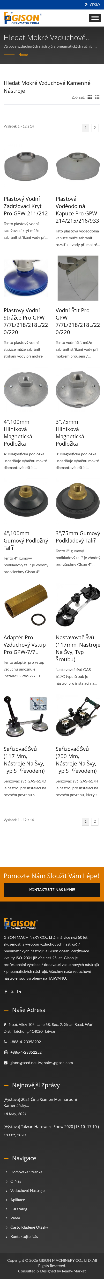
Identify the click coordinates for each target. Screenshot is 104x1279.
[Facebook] (6, 992)
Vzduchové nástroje (27, 1191)
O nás (15, 1181)
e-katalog (18, 1209)
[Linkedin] (19, 992)
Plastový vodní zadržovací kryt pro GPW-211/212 (26, 206)
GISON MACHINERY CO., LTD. (65, 1260)
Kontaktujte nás (24, 1237)
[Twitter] (12, 992)
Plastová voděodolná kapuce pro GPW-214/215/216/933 (77, 209)
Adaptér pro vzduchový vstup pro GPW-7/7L (25, 644)
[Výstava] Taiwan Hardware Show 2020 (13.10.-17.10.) (51, 1126)
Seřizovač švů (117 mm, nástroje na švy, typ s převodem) (24, 759)
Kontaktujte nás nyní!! (52, 890)
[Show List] (97, 97)
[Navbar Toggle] (95, 18)
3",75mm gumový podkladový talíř (78, 536)
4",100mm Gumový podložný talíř (26, 540)
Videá (15, 1218)
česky (95, 5)
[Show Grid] (90, 97)
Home (23, 54)
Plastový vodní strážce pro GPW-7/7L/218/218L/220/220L (26, 321)
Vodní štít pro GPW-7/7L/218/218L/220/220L (78, 321)
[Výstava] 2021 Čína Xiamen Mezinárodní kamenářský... (40, 1102)
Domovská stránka (26, 1172)
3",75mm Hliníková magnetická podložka (70, 432)
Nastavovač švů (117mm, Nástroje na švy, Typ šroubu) (78, 648)
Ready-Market (74, 1271)
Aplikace (17, 1200)
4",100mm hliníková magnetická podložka (18, 432)
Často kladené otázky (29, 1227)
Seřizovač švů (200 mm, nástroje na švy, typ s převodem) (76, 759)
